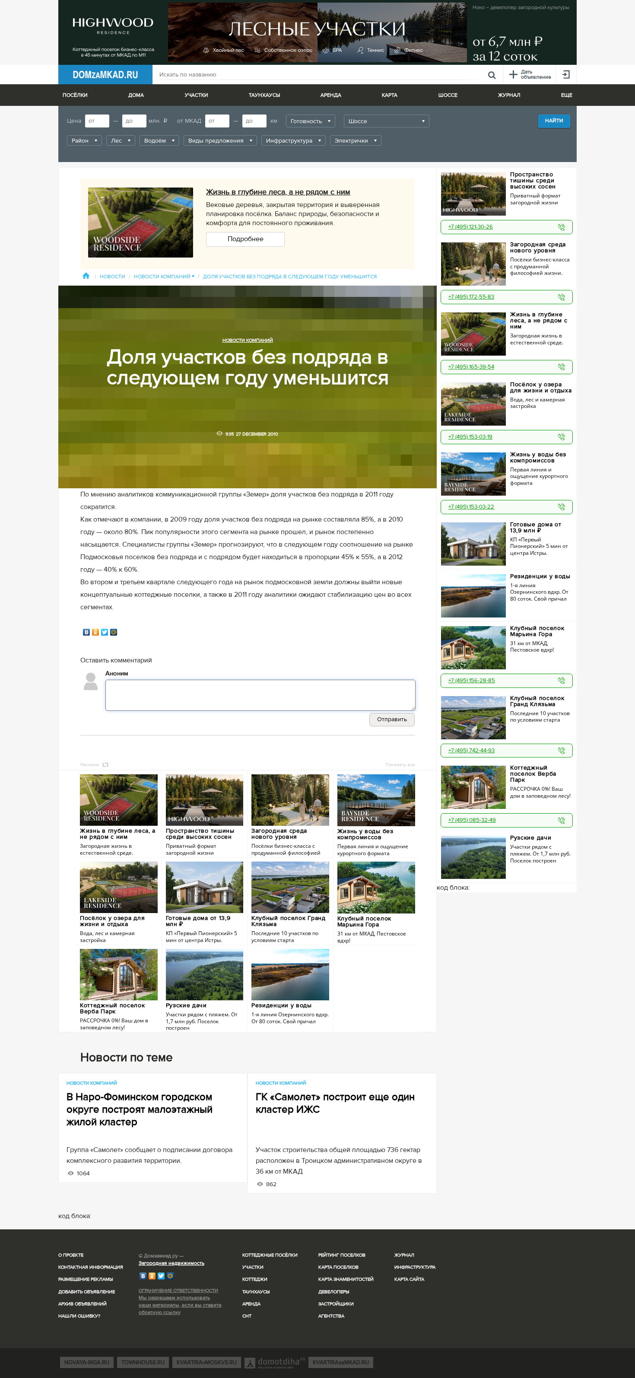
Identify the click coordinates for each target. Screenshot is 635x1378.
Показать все (400, 764)
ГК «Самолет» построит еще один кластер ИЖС (335, 1103)
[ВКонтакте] (86, 632)
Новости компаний (164, 277)
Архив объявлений (82, 1304)
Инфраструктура (414, 1267)
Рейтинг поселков (341, 1255)
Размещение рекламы (85, 1279)
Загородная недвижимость (171, 1263)
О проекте (70, 1255)
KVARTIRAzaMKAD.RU (341, 1362)
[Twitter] (104, 632)
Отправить (392, 719)
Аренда (251, 1304)
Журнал (404, 1255)
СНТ (246, 1316)
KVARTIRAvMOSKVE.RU (207, 1362)
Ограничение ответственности (178, 1290)
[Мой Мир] (113, 632)
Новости (112, 277)
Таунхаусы (264, 95)
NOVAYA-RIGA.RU (86, 1362)
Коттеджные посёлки (270, 1255)
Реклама (89, 764)
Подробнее (246, 239)
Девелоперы (333, 1292)
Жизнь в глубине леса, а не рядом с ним (278, 192)
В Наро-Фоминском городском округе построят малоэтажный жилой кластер (140, 1109)
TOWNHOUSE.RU (143, 1362)
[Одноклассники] (95, 632)
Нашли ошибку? (79, 1316)
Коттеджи (254, 1279)
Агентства (331, 1316)
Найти (554, 121)
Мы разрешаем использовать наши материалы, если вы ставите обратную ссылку (180, 1305)
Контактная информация (90, 1267)
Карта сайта (409, 1279)
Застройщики (336, 1304)
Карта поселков (338, 1267)
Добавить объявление (86, 1292)
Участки (253, 1267)
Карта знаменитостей (346, 1279)
